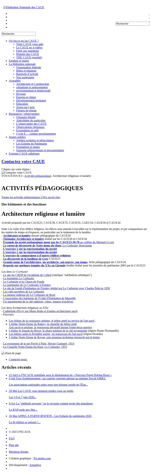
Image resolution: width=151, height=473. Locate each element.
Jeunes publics (17, 137)
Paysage (21, 93)
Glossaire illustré (26, 117)
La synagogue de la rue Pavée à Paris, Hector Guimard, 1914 (38, 343)
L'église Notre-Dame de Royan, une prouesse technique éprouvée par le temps (54, 337)
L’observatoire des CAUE (31, 123)
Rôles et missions (26, 70)
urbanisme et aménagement (32, 87)
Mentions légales (18, 451)
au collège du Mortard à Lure (58, 242)
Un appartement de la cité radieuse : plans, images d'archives (38, 301)
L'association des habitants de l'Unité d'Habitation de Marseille (39, 298)
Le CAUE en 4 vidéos (29, 47)
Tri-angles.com (42, 458)
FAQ (12, 438)
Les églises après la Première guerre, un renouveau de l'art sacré (46, 334)
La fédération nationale (22, 64)
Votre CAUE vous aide (29, 44)
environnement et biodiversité (33, 90)
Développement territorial (31, 100)
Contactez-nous (18, 359)
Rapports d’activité (27, 74)
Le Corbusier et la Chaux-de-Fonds (23, 281)
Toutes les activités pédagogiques (21, 197)
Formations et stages (28, 147)
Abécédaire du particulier (30, 120)
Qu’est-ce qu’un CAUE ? (24, 40)
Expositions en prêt (27, 130)
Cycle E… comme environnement (36, 133)
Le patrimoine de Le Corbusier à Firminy (27, 285)
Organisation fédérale (28, 67)
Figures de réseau (26, 110)
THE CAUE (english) (29, 57)
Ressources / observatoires (24, 113)
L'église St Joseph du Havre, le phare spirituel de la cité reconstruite (48, 330)
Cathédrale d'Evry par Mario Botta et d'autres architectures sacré (40, 311)
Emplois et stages (19, 60)
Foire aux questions (27, 50)
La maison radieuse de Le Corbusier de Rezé (29, 294)
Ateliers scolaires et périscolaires (35, 140)
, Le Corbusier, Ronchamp (47, 245)
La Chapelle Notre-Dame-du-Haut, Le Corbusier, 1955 (35, 346)
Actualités (14, 80)
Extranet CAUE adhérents (24, 153)
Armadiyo (35, 465)
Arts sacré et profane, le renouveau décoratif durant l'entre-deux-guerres (50, 327)
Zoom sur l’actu (25, 107)
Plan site (14, 445)
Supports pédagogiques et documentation (40, 150)
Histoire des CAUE (27, 54)
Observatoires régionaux (30, 127)
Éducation (22, 103)
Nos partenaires (25, 77)
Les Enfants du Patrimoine (31, 143)
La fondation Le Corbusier (18, 278)
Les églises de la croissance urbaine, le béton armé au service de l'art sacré (51, 320)
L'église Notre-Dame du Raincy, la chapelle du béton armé (43, 324)
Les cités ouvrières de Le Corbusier (23, 291)
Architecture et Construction (32, 83)
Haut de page (13, 353)
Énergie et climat (26, 97)
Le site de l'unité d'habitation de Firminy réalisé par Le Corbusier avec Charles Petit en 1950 (56, 288)
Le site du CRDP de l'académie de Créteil (27, 275)
